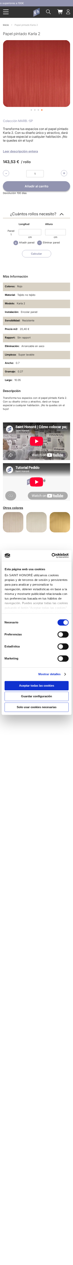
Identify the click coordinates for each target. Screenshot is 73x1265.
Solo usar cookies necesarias (36, 707)
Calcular (36, 253)
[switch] (63, 635)
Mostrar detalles (49, 674)
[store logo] (36, 12)
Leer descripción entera (20, 151)
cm (30, 237)
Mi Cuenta (68, 11)
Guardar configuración (36, 696)
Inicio (6, 24)
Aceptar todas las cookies (36, 685)
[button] (31, 110)
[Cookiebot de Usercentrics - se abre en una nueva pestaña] (52, 555)
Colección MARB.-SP (18, 121)
